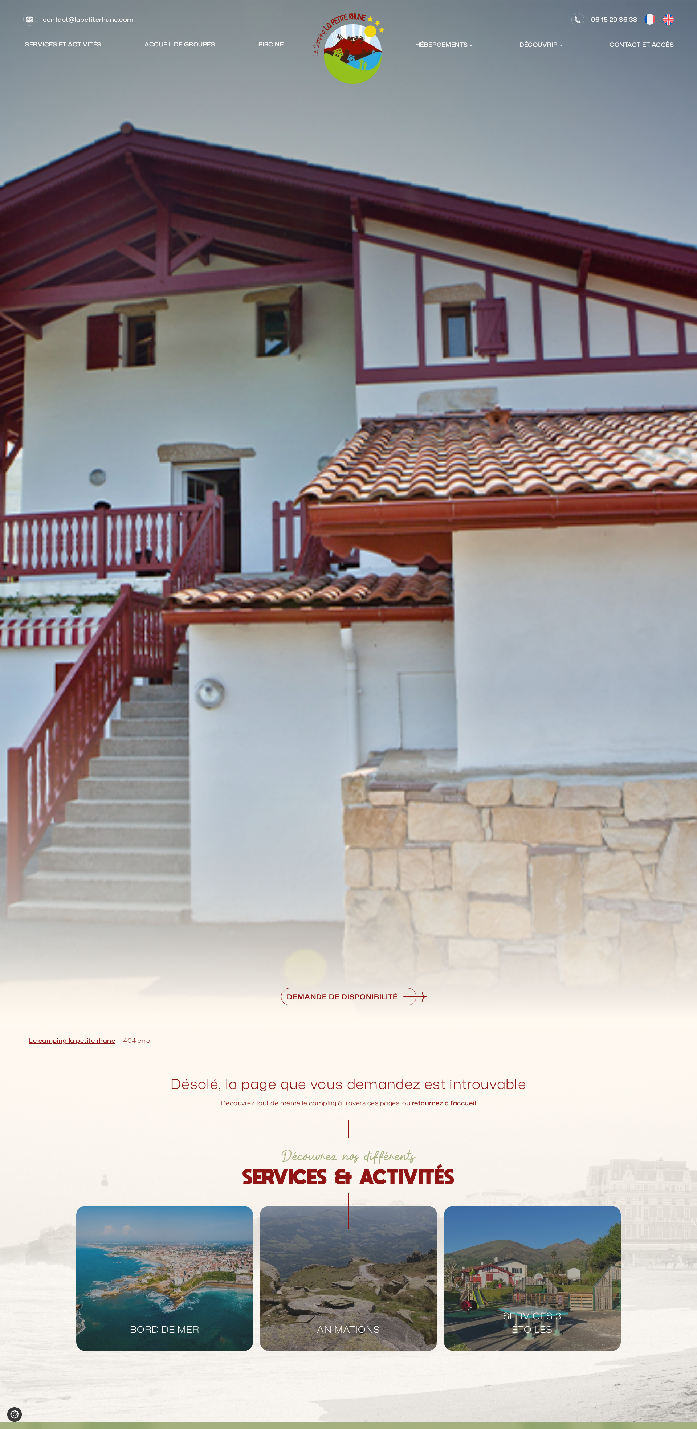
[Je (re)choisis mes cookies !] (14, 1414)
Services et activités (63, 44)
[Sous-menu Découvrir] (561, 45)
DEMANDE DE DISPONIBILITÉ (342, 996)
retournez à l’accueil (444, 1102)
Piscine (271, 44)
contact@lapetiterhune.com (88, 19)
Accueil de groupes (179, 44)
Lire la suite (102, 1224)
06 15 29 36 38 (614, 19)
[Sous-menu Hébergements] (471, 45)
